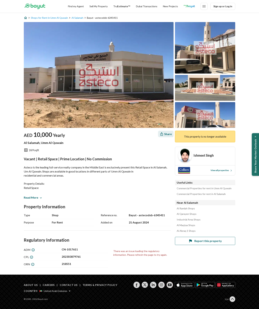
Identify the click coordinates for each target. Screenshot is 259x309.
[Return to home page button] (35, 6)
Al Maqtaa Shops (186, 225)
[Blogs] (189, 6)
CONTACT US (69, 284)
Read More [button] (31, 197)
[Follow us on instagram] (161, 285)
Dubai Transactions (146, 6)
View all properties (220, 170)
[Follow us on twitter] (145, 285)
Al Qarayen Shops (186, 214)
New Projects (170, 6)
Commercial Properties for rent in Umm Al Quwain (204, 188)
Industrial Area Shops (189, 219)
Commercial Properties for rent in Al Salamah (201, 194)
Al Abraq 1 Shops (186, 230)
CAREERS (49, 284)
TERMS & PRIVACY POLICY (100, 284)
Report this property (208, 241)
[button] (255, 154)
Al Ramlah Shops (186, 208)
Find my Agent (76, 6)
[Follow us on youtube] (169, 285)
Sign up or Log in (222, 6)
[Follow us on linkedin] (153, 285)
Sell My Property (99, 6)
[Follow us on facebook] (136, 285)
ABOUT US (31, 284)
